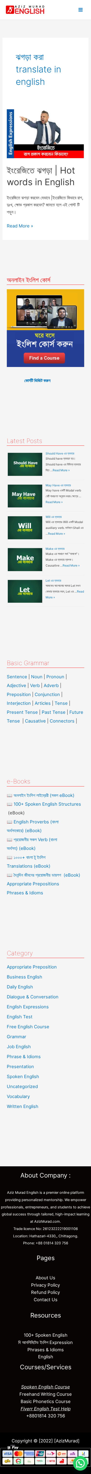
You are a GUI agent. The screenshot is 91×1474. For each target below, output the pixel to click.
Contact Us (46, 1299)
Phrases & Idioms (25, 892)
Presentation (20, 1066)
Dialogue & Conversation (32, 996)
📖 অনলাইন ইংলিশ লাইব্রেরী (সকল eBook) (40, 795)
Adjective (16, 685)
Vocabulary (18, 1096)
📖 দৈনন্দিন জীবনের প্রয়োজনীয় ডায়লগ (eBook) (43, 875)
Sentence (17, 676)
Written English (22, 1106)
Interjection (19, 703)
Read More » (20, 225)
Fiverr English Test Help (46, 1408)
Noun (36, 676)
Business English (24, 976)
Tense (61, 703)
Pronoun (55, 676)
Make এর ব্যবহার (55, 548)
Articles (43, 703)
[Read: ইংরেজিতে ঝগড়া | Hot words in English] (45, 133)
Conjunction (47, 694)
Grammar (16, 1036)
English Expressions (28, 1006)
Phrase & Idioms (24, 1056)
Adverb (51, 685)
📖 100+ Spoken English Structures (44, 804)
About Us (45, 1277)
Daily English (20, 986)
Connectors (62, 721)
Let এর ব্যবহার (53, 580)
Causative (35, 721)
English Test (20, 1016)
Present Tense (22, 712)
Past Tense (54, 712)
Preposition (19, 694)
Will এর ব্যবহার (54, 517)
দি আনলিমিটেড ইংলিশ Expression (45, 1342)
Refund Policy (45, 1292)
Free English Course (28, 1026)
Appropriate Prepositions (33, 883)
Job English (19, 1046)
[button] (80, 1463)
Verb (35, 685)
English (45, 1356)
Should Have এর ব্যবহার (60, 453)
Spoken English (23, 1076)
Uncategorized (22, 1086)
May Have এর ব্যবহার (58, 485)
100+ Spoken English (45, 1335)
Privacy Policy (45, 1285)
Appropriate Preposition (32, 966)
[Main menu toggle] (80, 10)
